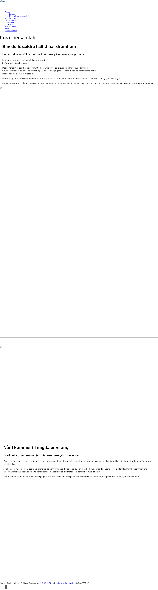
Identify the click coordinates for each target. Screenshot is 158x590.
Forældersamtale (11, 20)
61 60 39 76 (46, 583)
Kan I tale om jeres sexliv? (19, 16)
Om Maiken (9, 24)
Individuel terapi (11, 18)
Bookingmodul (10, 26)
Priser (7, 29)
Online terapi (9, 22)
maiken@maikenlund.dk (65, 583)
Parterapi (8, 12)
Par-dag (12, 14)
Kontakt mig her (11, 31)
